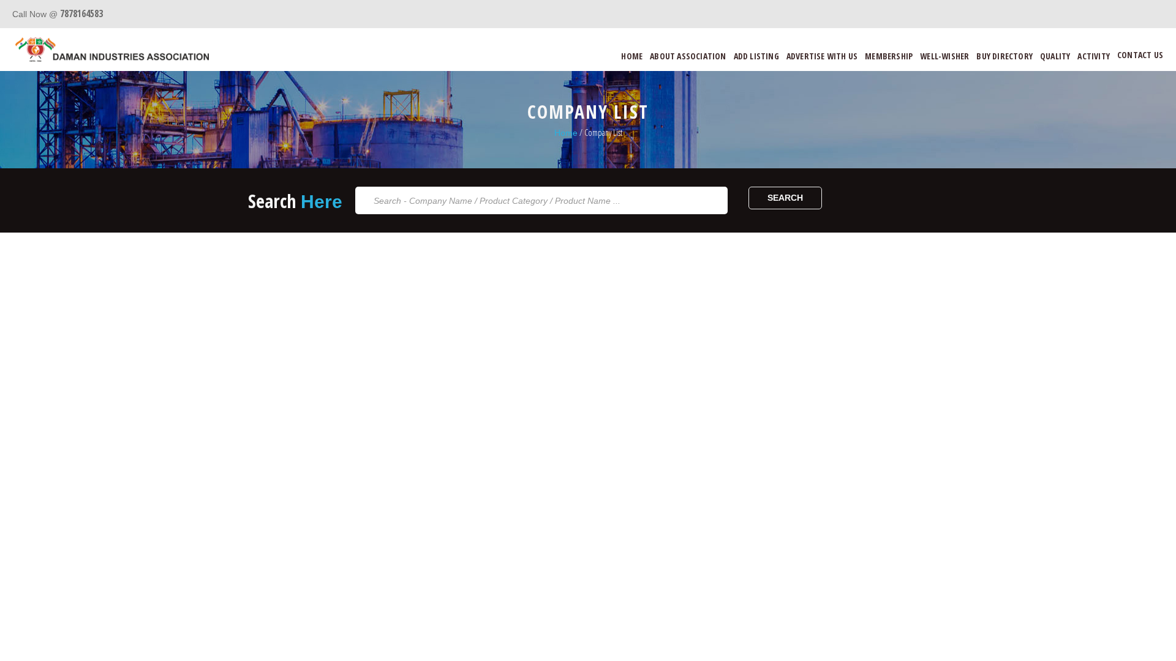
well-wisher (944, 56)
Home (632, 56)
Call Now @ (57, 14)
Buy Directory (1004, 56)
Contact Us (1140, 55)
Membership (889, 56)
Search (785, 198)
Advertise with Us (822, 56)
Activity (1093, 56)
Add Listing (756, 56)
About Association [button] (688, 56)
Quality (1055, 56)
